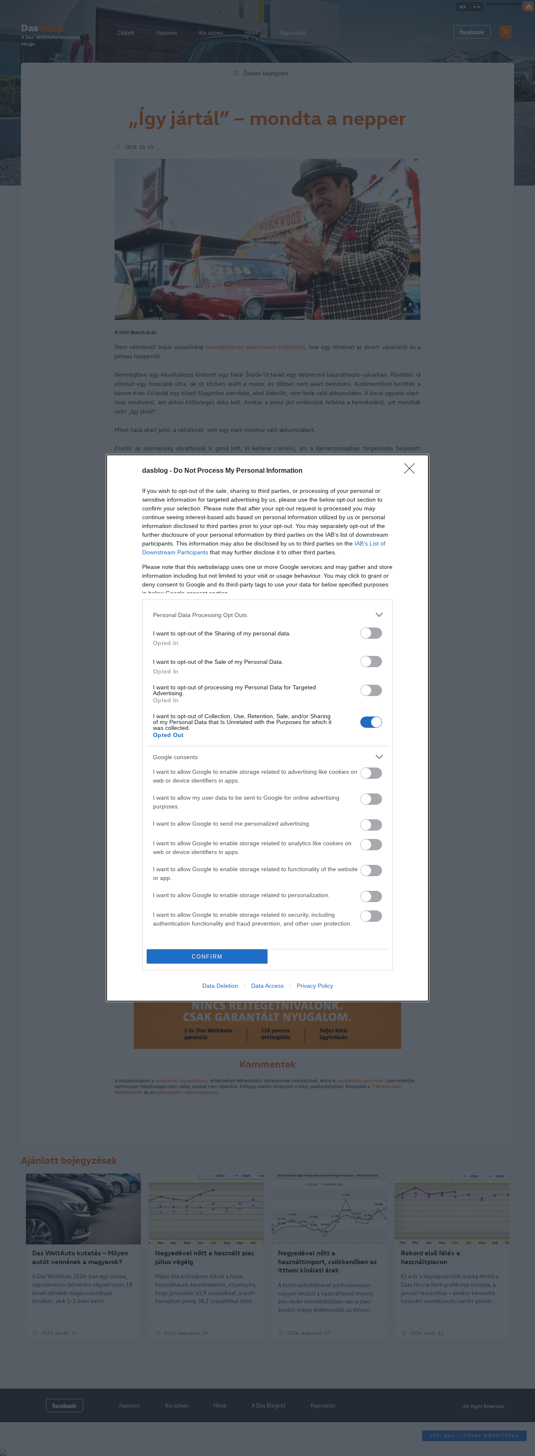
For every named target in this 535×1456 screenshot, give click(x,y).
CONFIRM (207, 957)
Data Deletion (220, 985)
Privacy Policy (315, 985)
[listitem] (267, 614)
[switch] (371, 633)
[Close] (412, 471)
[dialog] (267, 728)
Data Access (267, 985)
